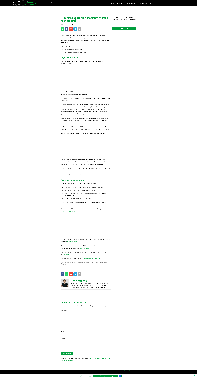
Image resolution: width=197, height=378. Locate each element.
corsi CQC (75, 263)
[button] (51, 3)
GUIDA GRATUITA (132, 3)
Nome (63, 331)
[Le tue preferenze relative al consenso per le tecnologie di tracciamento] (194, 375)
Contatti (119, 371)
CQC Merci (91, 263)
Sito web (63, 346)
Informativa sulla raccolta (83, 376)
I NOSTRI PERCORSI (116, 3)
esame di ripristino (85, 248)
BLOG (151, 3)
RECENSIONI (143, 3)
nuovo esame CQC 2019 (90, 175)
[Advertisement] (86, 77)
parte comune (64, 205)
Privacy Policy (127, 371)
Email (63, 338)
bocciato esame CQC (73, 241)
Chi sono (113, 371)
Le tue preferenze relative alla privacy (105, 376)
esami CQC (68, 263)
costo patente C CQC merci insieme (93, 259)
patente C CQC (66, 254)
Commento (64, 310)
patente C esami (83, 263)
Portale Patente (65, 8)
